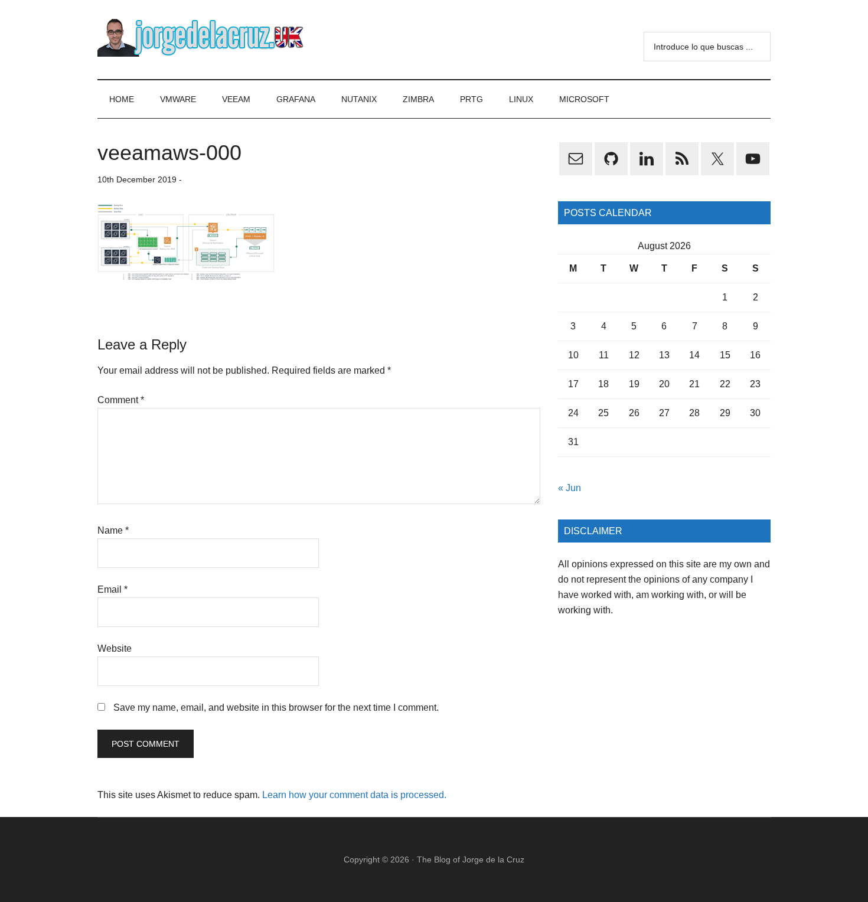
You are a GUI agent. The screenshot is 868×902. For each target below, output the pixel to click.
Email (112, 589)
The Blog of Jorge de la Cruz (470, 859)
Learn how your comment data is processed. (354, 795)
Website (114, 648)
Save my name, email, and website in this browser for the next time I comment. (276, 707)
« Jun (569, 488)
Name (113, 530)
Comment (120, 400)
